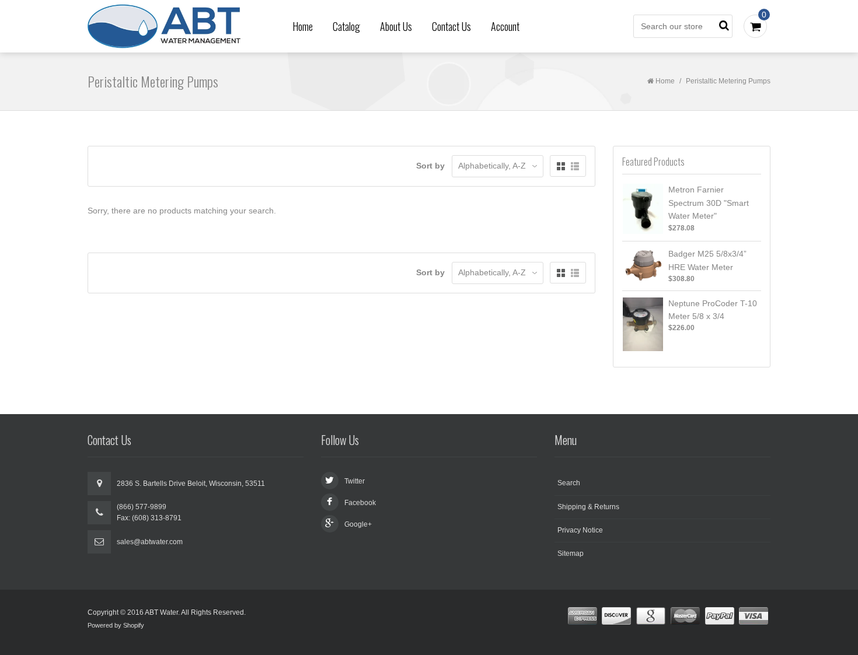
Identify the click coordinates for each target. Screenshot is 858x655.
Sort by (430, 165)
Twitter (354, 481)
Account (505, 26)
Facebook (360, 503)
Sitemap (570, 553)
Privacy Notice (580, 530)
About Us (396, 26)
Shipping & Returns (588, 507)
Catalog (346, 26)
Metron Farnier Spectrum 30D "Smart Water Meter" (708, 202)
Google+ (358, 524)
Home (302, 26)
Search (568, 483)
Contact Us (451, 26)
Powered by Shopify (116, 625)
